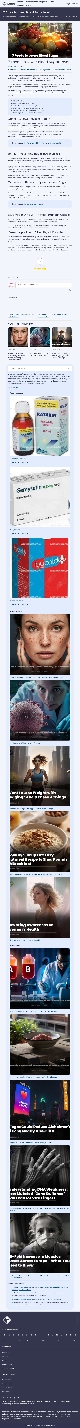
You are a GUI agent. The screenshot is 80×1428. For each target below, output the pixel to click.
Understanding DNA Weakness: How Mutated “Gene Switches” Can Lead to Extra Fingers (39, 1209)
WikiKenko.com (41, 1425)
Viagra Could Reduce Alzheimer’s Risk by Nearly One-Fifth (31, 1143)
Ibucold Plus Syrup (16, 601)
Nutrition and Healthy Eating (19, 16)
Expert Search (9, 1368)
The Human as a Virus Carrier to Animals (25, 743)
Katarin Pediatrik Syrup (18, 459)
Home (5, 16)
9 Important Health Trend (33, 204)
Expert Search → (14, 387)
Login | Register (72, 4)
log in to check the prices (19, 462)
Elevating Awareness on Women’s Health (25, 940)
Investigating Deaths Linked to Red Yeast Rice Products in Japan (34, 1077)
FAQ (69, 16)
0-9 (74, 1341)
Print (75, 16)
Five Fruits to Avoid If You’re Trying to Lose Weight (42, 143)
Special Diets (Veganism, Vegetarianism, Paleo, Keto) (51, 70)
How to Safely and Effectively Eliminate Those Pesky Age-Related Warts (36, 677)
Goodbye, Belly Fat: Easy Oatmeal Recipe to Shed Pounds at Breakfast (36, 874)
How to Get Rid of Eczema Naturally (47, 1300)
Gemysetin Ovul (15, 530)
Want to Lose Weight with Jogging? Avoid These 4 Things (31, 809)
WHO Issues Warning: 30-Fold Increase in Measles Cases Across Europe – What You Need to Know (39, 1277)
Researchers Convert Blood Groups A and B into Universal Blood (34, 1011)
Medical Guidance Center (21, 1287)
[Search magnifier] (69, 368)
